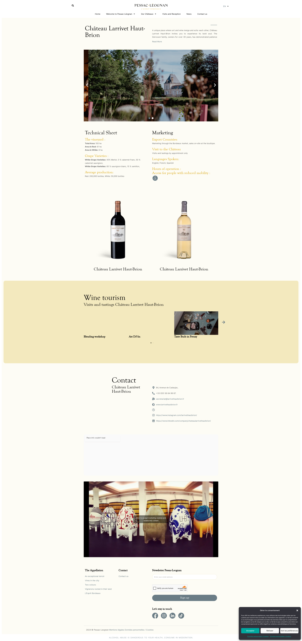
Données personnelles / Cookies (258, 636)
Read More (157, 41)
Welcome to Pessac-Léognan (119, 14)
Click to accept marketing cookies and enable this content (151, 519)
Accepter (250, 631)
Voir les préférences (289, 631)
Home (97, 14)
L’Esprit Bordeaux (93, 593)
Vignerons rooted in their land (98, 589)
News (189, 14)
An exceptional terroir (94, 576)
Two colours (90, 585)
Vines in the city (92, 580)
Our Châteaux (147, 14)
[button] (297, 610)
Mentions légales (116, 630)
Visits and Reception (171, 14)
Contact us (202, 14)
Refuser (269, 631)
